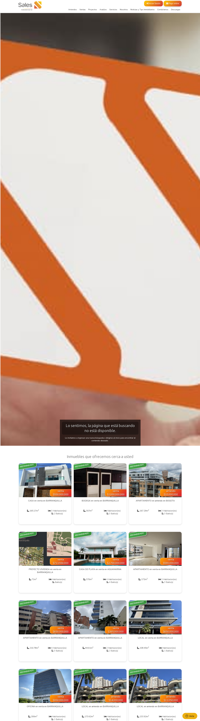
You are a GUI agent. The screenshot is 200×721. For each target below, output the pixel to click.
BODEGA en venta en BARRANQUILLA (100, 500)
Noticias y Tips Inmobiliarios (142, 9)
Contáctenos (162, 9)
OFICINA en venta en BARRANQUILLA (45, 706)
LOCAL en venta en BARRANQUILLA (155, 638)
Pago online (173, 3)
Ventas (82, 9)
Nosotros (124, 9)
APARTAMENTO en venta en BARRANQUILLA (155, 569)
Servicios (113, 9)
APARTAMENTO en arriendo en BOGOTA (155, 500)
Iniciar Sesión (154, 3)
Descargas (175, 9)
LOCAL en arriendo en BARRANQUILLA (100, 706)
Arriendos (72, 9)
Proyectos (92, 9)
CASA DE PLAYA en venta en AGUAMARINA (100, 569)
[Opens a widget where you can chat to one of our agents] (189, 716)
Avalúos (103, 9)
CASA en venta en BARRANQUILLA (45, 500)
